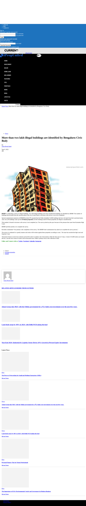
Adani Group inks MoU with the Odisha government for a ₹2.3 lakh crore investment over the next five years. (39, 307)
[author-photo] (8, 279)
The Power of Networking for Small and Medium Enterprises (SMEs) (21, 375)
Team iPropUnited (6, 146)
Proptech (7, 86)
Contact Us (6, 27)
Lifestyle (7, 96)
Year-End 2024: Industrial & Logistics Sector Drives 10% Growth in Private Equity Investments (35, 342)
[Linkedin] (22, 154)
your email (18, 43)
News (5, 89)
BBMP (7, 254)
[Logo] (11, 56)
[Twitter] (10, 154)
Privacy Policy (7, 502)
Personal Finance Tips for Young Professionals (15, 462)
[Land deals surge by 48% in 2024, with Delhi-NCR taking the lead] (11, 321)
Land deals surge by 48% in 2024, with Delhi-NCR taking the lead (24, 325)
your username (19, 33)
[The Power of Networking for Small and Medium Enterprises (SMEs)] (15, 371)
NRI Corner (7, 75)
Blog (4, 26)
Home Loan (7, 71)
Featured (7, 78)
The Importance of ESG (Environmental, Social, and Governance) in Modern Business (26, 491)
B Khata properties (10, 252)
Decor (6, 68)
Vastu (6, 100)
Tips (5, 82)
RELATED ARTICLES (9, 288)
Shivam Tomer (5, 378)
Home (3, 106)
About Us (5, 24)
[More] (29, 154)
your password (19, 35)
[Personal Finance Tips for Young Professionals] (15, 458)
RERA (5, 93)
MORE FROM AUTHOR (25, 288)
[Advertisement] (43, 119)
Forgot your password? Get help (8, 39)
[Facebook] (4, 154)
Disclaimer (6, 501)
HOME (5, 60)
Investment (7, 64)
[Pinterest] (16, 154)
